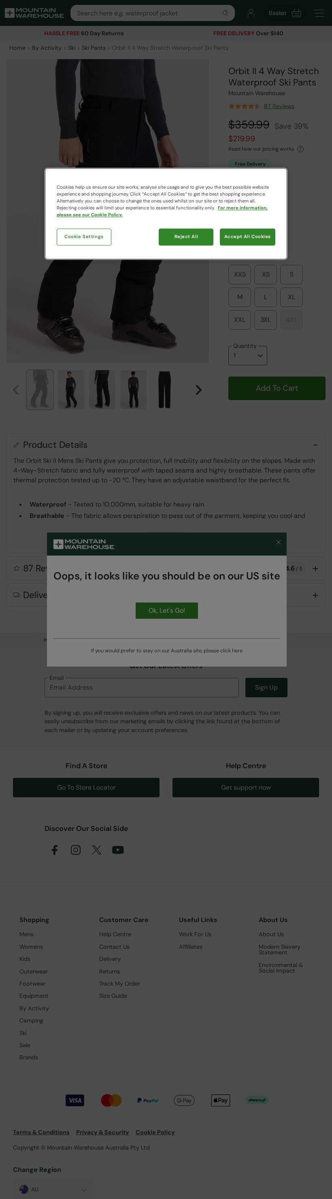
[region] (166, 214)
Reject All (186, 237)
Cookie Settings (84, 237)
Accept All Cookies (247, 237)
